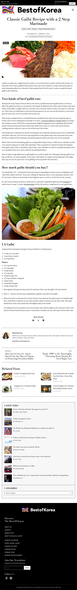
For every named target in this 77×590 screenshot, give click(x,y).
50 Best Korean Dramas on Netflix (24, 466)
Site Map (58, 587)
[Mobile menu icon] (73, 10)
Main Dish (36, 36)
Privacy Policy (51, 587)
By (32, 33)
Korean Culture (11, 546)
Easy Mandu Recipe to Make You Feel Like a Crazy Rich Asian (63, 376)
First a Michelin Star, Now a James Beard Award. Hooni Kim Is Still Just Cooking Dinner (41, 475)
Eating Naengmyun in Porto (9, 3)
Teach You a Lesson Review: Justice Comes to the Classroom (31, 456)
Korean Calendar (11, 540)
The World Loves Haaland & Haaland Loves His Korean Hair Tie (33, 428)
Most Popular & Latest (13, 536)
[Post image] (7, 376)
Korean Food (10, 552)
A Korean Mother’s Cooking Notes (53, 121)
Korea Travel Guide (12, 543)
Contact (8, 530)
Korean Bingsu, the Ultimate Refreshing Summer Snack (63, 387)
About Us (8, 527)
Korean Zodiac (10, 549)
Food (30, 36)
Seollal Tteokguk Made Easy (24, 373)
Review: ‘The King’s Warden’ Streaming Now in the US (30, 409)
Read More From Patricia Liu (21, 341)
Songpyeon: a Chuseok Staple (25, 386)
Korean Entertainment (13, 555)
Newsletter (9, 533)
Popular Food (43, 36)
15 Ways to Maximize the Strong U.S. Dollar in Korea (29, 437)
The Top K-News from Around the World (26, 447)
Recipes (49, 36)
